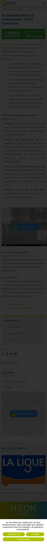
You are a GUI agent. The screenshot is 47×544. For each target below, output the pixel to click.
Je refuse (35, 534)
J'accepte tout (14, 534)
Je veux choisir (23, 539)
